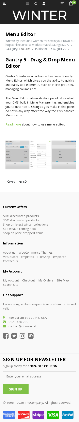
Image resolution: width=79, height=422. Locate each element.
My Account (11, 280)
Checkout (28, 280)
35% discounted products (21, 220)
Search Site (10, 284)
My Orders (45, 280)
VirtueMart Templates (18, 257)
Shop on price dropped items (23, 233)
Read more (13, 124)
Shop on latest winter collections (25, 224)
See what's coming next (19, 229)
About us (9, 252)
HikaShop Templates (51, 257)
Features (24, 49)
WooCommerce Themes (36, 252)
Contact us (10, 261)
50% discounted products (21, 216)
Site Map (63, 280)
